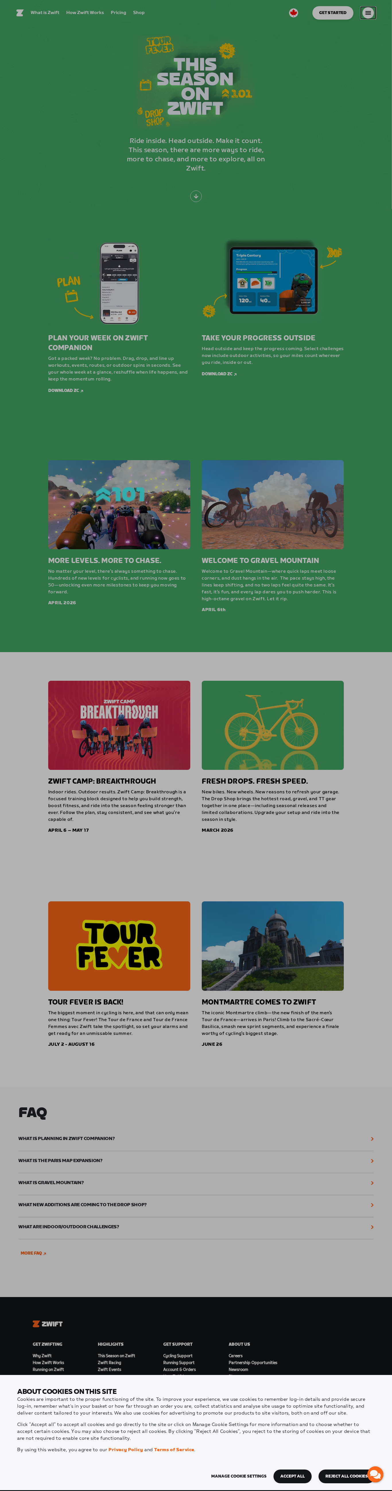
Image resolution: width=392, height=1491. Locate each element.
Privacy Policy (125, 1450)
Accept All (292, 1476)
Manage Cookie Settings (239, 1476)
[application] (375, 1474)
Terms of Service (174, 1450)
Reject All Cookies (346, 1476)
